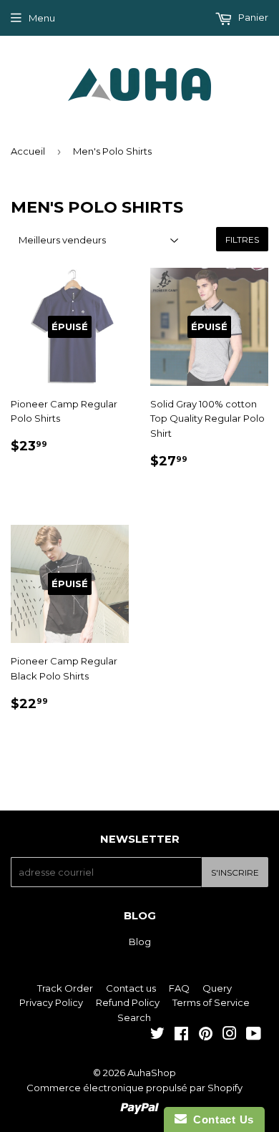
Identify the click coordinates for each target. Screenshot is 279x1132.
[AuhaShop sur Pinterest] (205, 1035)
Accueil (28, 151)
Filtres (242, 239)
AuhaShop (151, 1072)
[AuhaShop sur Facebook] (181, 1035)
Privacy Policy (51, 1002)
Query (217, 988)
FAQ (179, 988)
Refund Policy (128, 1002)
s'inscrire (235, 872)
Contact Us (220, 1119)
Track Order (65, 988)
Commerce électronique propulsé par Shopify (134, 1087)
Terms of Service (211, 1002)
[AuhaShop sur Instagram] (229, 1035)
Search (134, 1017)
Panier (252, 17)
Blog (140, 941)
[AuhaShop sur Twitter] (157, 1035)
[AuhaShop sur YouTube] (253, 1035)
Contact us (131, 988)
